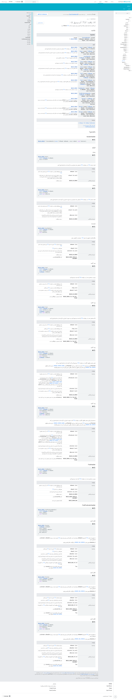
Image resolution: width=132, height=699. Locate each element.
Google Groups (53, 688)
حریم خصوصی (105, 696)
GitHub (10, 1)
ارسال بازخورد (40, 22)
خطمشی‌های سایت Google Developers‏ (87, 674)
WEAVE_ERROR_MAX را (58, 365)
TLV (68, 25)
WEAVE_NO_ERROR (90, 367)
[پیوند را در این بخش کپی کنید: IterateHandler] (85, 137)
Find (81, 61)
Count (81, 47)
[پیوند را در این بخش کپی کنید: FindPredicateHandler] (80, 505)
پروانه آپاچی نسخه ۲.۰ (46, 672)
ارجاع (100, 1)
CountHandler (87, 56)
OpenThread (109, 690)
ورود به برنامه (4, 1)
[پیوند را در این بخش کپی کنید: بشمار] (90, 152)
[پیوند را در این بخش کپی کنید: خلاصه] (89, 30)
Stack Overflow (52, 690)
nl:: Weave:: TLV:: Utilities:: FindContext (87, 123)
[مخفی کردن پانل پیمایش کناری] (115, 696)
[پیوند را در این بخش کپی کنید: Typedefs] (87, 132)
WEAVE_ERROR (74, 39)
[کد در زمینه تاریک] (93, 140)
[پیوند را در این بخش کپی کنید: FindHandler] (86, 465)
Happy (106, 1)
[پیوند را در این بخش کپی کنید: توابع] (90, 147)
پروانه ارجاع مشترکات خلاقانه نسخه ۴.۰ (67, 672)
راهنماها (112, 1)
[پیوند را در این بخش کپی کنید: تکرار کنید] (88, 521)
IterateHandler (86, 37)
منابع (95, 1)
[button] (123, 18)
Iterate (84, 98)
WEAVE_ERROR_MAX (57, 381)
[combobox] (31, 1)
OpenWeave (93, 18)
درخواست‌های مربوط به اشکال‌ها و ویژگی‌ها (48, 686)
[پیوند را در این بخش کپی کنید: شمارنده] (89, 224)
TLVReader (90, 47)
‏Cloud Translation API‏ (73, 14)
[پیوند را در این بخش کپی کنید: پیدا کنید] (89, 263)
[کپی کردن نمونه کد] (94, 140)
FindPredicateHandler (85, 93)
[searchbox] (122, 13)
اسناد (124, 8)
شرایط (111, 696)
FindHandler (82, 88)
